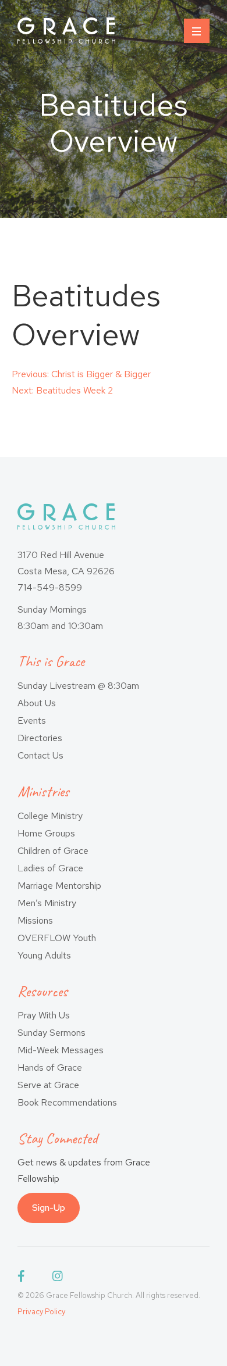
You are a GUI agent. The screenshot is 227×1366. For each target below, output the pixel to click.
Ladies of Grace (50, 868)
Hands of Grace (49, 1067)
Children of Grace (52, 851)
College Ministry (50, 816)
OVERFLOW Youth (56, 938)
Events (31, 720)
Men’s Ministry (46, 903)
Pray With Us (43, 1015)
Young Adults (44, 955)
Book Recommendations (67, 1102)
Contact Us (40, 755)
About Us (36, 703)
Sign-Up (48, 1207)
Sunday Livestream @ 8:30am (78, 686)
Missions (35, 920)
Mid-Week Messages (60, 1050)
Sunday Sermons (51, 1033)
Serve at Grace (48, 1085)
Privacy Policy (41, 1312)
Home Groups (46, 833)
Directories (39, 738)
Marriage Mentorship (59, 885)
